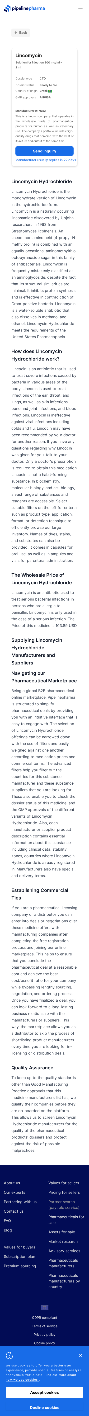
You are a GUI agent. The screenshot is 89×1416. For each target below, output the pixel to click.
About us (12, 1183)
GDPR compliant (44, 1317)
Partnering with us (20, 1201)
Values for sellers (63, 1183)
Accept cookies (44, 1392)
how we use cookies (22, 1379)
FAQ (7, 1220)
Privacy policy (45, 1334)
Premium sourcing (20, 1266)
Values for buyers (19, 1247)
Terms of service (44, 1326)
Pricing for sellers (64, 1192)
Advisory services (64, 1250)
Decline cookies (44, 1407)
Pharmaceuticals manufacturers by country (64, 1281)
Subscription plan (19, 1256)
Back (23, 32)
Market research (63, 1241)
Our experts (14, 1192)
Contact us (13, 1211)
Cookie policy (44, 1343)
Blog (8, 1230)
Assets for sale (61, 1232)
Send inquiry (44, 151)
